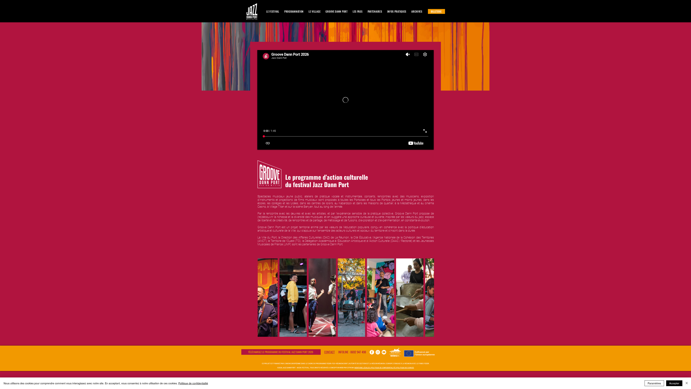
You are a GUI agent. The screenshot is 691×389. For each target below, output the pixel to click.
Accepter (674, 383)
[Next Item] (428, 297)
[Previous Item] (264, 297)
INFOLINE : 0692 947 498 (352, 352)
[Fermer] (687, 383)
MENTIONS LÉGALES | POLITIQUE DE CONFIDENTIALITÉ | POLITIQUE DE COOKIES (384, 368)
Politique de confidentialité (193, 383)
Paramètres (654, 383)
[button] (294, 11)
